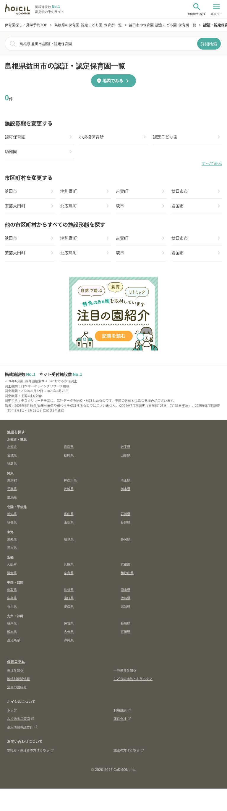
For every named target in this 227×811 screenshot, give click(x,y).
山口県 (69, 597)
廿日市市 (179, 191)
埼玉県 (125, 480)
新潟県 (12, 513)
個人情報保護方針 (20, 727)
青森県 (69, 446)
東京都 (12, 480)
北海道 (12, 446)
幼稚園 (11, 151)
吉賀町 (122, 191)
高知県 (125, 606)
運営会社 (120, 718)
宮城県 (12, 455)
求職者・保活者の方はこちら (28, 750)
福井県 (12, 522)
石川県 (125, 513)
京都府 (125, 564)
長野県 (125, 522)
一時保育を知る (125, 670)
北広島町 (68, 206)
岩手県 (125, 446)
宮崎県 (125, 631)
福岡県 (12, 623)
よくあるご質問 (18, 718)
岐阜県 (69, 539)
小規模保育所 (91, 137)
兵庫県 (69, 564)
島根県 (69, 589)
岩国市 (177, 206)
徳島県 (125, 597)
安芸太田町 (15, 206)
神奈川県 (70, 480)
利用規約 (120, 710)
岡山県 (125, 589)
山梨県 (69, 522)
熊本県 (12, 631)
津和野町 (68, 191)
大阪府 (12, 564)
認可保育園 (15, 137)
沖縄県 (69, 640)
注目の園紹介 (17, 686)
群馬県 (12, 496)
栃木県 (125, 488)
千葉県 (12, 488)
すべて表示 (212, 163)
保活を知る (15, 670)
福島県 (12, 463)
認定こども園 (165, 137)
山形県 (125, 455)
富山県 (69, 513)
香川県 (12, 606)
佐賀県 (69, 623)
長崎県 (125, 623)
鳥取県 (12, 589)
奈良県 (69, 572)
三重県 (12, 547)
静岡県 (125, 539)
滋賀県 (12, 572)
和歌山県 (127, 572)
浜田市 (11, 191)
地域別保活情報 (18, 678)
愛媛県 (69, 606)
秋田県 (69, 455)
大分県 (69, 631)
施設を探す (16, 431)
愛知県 (12, 539)
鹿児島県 (13, 640)
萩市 (120, 206)
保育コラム (16, 661)
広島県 (12, 597)
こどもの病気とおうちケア (133, 678)
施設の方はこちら (127, 750)
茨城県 (69, 488)
